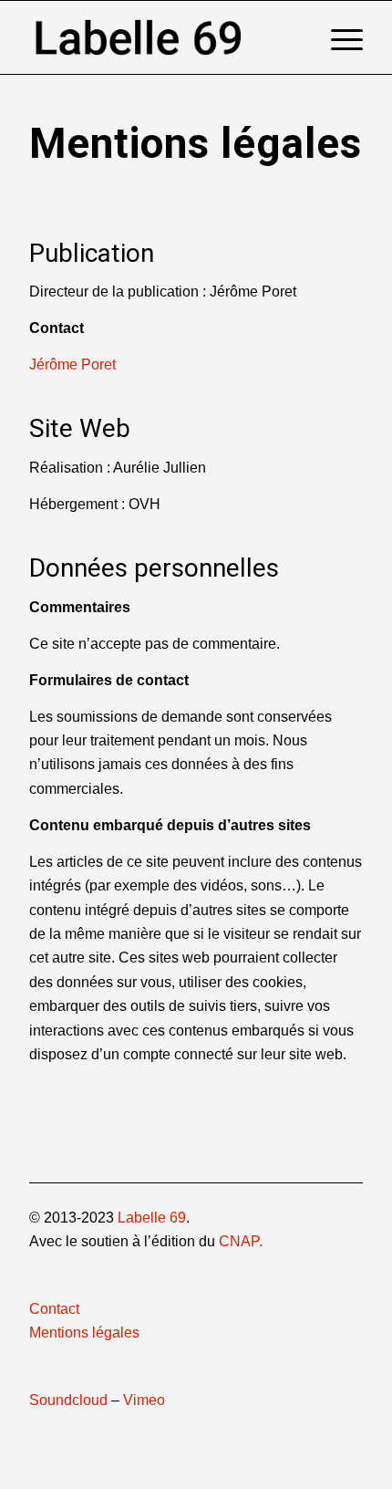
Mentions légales (84, 1332)
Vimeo (144, 1400)
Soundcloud (68, 1400)
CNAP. (241, 1241)
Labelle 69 (152, 1217)
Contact (54, 1309)
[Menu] (338, 37)
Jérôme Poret (72, 364)
